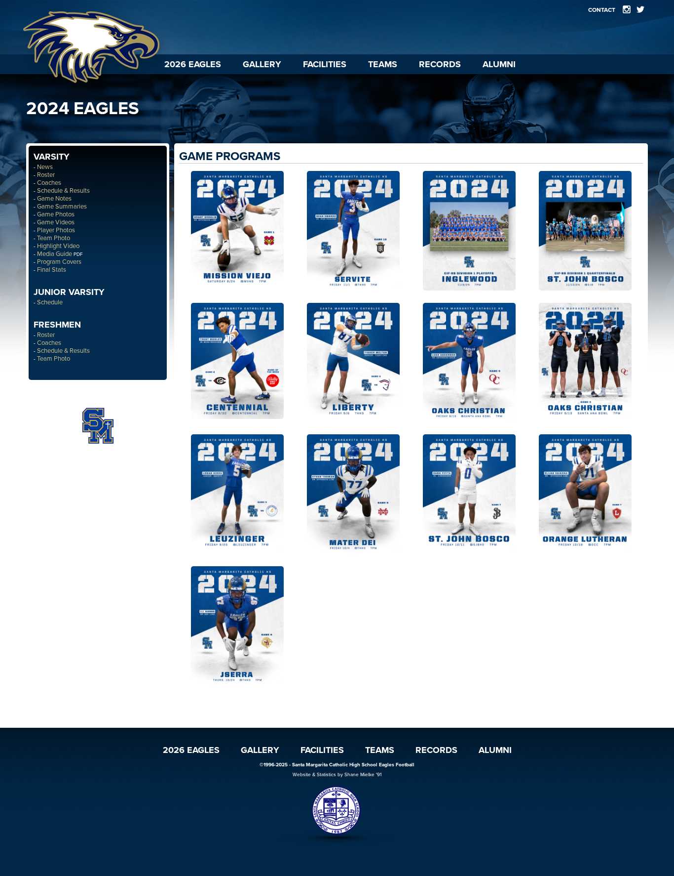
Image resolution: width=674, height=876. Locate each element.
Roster (46, 175)
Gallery (262, 64)
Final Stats (51, 270)
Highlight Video (58, 246)
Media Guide (54, 254)
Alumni (499, 64)
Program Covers (59, 262)
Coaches (49, 183)
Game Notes (54, 199)
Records (440, 64)
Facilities (324, 64)
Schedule (50, 302)
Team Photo (53, 238)
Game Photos (56, 214)
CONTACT (601, 9)
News (45, 167)
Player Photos (56, 230)
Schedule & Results (63, 191)
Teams (382, 64)
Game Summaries (62, 206)
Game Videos (56, 222)
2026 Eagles (192, 64)
